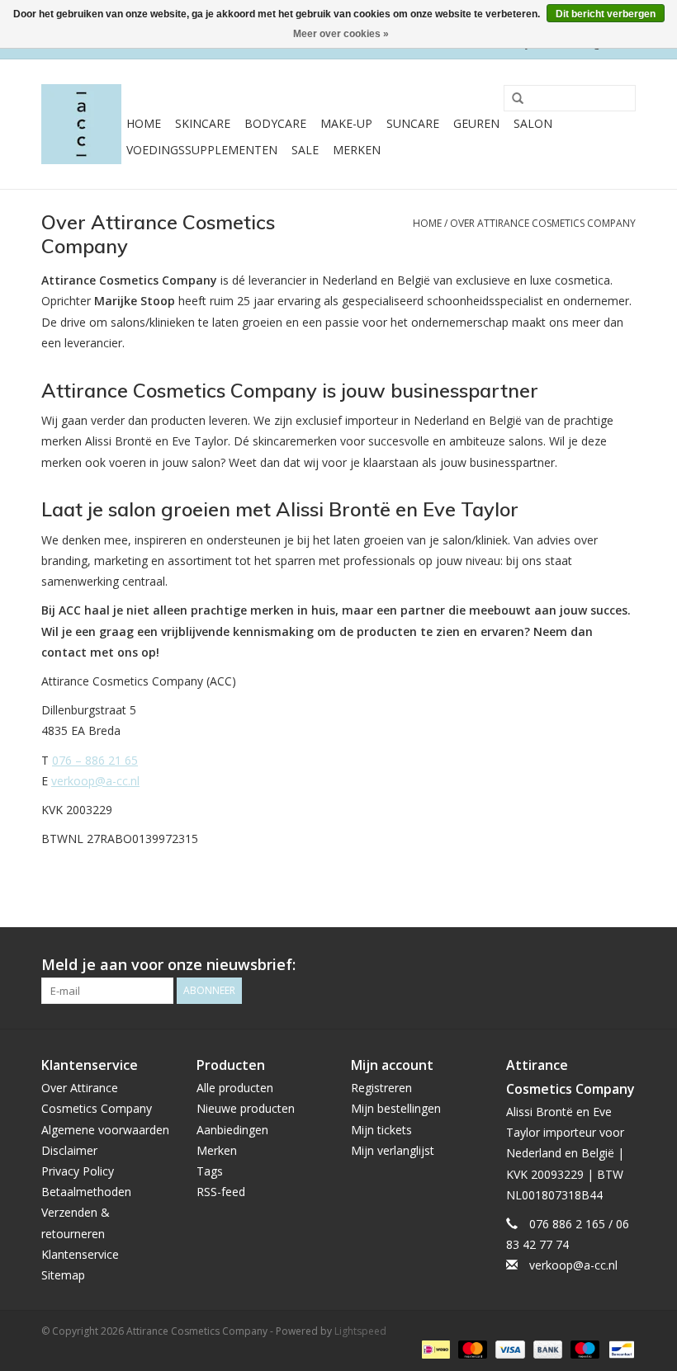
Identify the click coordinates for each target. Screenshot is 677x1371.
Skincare (202, 123)
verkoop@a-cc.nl (95, 781)
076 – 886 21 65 (95, 760)
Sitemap (63, 1275)
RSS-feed (220, 1191)
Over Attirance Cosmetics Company (543, 223)
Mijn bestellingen (396, 1108)
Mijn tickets (381, 1130)
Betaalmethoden (86, 1191)
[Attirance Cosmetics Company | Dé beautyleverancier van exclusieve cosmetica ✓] (81, 124)
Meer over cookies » (341, 34)
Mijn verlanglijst (392, 1150)
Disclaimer (69, 1150)
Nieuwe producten (245, 1108)
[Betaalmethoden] (434, 1348)
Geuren (476, 123)
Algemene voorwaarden (105, 1130)
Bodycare (275, 123)
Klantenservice (80, 1254)
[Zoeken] (512, 99)
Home (143, 123)
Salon (533, 123)
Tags (209, 1171)
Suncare (412, 123)
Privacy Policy (77, 1171)
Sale (305, 150)
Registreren (381, 1087)
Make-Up (346, 123)
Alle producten (234, 1087)
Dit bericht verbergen (606, 14)
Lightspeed (360, 1331)
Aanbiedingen (232, 1130)
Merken (357, 150)
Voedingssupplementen (201, 150)
